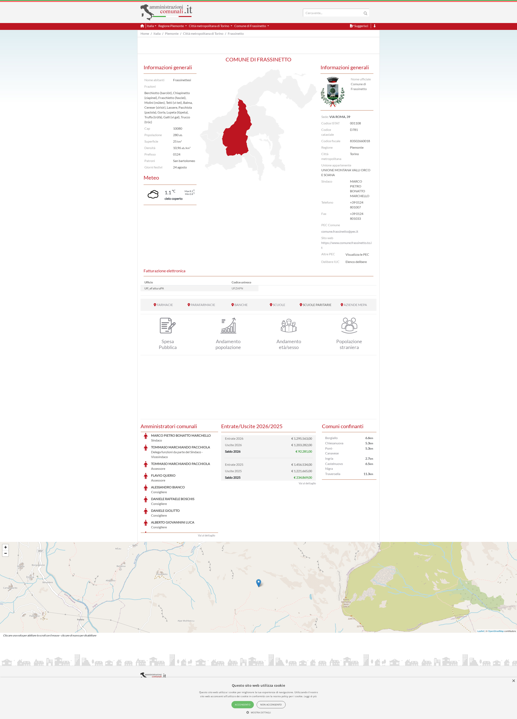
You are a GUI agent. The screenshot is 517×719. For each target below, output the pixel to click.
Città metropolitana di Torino (203, 33)
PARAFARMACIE (203, 305)
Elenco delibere (356, 262)
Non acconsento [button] (271, 704)
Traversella (332, 474)
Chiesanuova (334, 443)
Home (145, 33)
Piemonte (172, 33)
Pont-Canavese (332, 450)
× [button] (513, 680)
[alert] (258, 698)
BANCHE (241, 305)
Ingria (329, 458)
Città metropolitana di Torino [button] (209, 26)
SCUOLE (279, 305)
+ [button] (5, 547)
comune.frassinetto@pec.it (339, 231)
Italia (157, 33)
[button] (258, 712)
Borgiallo (331, 438)
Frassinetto (236, 33)
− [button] (5, 553)
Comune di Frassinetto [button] (250, 26)
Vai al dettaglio (206, 535)
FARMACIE (165, 305)
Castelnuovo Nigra (334, 466)
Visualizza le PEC (357, 254)
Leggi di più (310, 696)
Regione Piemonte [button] (171, 26)
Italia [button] (150, 26)
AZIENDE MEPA (355, 305)
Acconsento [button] (242, 704)
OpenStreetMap (496, 631)
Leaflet (480, 631)
